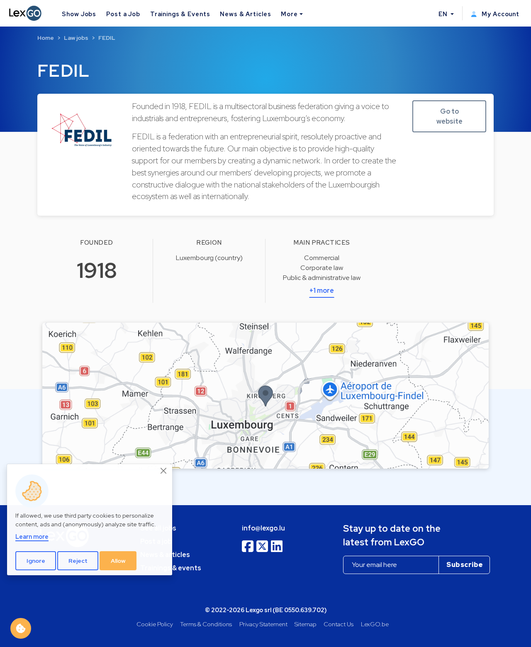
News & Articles (245, 14)
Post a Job (123, 14)
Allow (118, 560)
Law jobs (76, 37)
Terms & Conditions (206, 624)
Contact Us (338, 624)
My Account (499, 14)
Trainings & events (170, 568)
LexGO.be (375, 624)
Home (45, 37)
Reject (78, 560)
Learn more (32, 536)
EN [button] (443, 14)
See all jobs (158, 528)
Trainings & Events (180, 14)
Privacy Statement (263, 624)
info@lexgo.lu (263, 528)
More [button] (289, 14)
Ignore (36, 560)
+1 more (321, 290)
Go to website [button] (449, 116)
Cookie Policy (154, 624)
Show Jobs (79, 14)
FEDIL (106, 37)
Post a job (156, 541)
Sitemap (306, 624)
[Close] (164, 471)
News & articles (165, 554)
